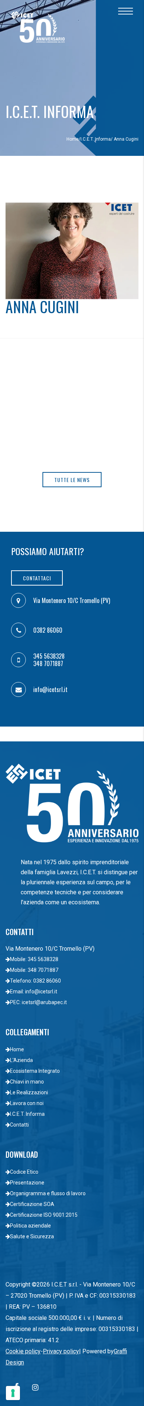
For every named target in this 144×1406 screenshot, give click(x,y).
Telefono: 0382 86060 (35, 981)
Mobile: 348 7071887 (34, 970)
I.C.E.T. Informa (95, 139)
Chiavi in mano (27, 1082)
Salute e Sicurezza (32, 1236)
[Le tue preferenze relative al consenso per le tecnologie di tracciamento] (13, 1393)
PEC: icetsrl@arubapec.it (38, 1002)
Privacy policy (61, 1351)
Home (72, 139)
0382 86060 (47, 630)
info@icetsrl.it (50, 689)
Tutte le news (72, 480)
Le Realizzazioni (29, 1092)
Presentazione (27, 1183)
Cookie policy (23, 1351)
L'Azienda (21, 1060)
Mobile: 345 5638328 (34, 959)
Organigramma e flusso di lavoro (48, 1193)
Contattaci (37, 578)
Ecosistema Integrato (35, 1071)
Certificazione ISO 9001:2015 (44, 1215)
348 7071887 (48, 663)
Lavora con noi (27, 1103)
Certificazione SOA (32, 1204)
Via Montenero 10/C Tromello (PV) (71, 600)
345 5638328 (49, 656)
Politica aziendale (30, 1226)
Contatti (19, 1125)
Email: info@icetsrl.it (33, 991)
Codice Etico (24, 1172)
